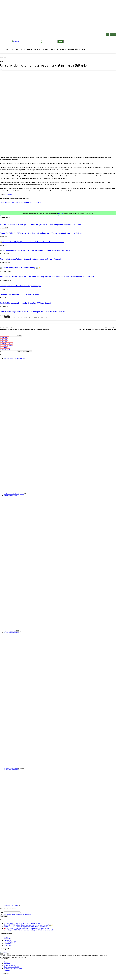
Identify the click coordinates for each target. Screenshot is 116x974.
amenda (13, 317)
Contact (6, 962)
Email (1, 912)
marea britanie (27, 317)
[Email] (43, 150)
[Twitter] (24, 150)
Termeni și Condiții (9, 965)
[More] (56, 150)
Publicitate (7, 970)
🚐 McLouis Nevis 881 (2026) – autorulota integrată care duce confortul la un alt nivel (32, 242)
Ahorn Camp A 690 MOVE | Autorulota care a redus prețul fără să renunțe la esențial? (28, 930)
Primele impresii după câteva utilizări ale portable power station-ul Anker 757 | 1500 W (32, 312)
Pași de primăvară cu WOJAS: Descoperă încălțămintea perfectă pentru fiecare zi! (30, 259)
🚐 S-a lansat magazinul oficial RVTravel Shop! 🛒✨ (20, 268)
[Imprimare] (50, 150)
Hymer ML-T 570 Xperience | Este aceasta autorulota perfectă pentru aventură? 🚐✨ (28, 925)
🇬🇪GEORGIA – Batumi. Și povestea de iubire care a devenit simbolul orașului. (26, 928)
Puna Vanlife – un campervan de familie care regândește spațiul (22, 923)
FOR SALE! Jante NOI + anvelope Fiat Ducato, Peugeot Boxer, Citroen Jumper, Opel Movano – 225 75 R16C (41, 224)
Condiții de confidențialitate (11, 967)
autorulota (19, 317)
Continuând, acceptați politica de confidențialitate (17, 914)
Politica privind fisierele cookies (13, 968)
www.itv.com (8, 195)
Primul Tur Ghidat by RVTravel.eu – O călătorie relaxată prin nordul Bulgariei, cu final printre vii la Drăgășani (41, 233)
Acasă (1, 57)
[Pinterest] (30, 150)
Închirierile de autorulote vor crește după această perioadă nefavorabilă (24, 330)
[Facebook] (107, 34)
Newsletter (7, 963)
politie (42, 317)
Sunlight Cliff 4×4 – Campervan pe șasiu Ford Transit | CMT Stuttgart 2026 (25, 926)
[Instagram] (111, 34)
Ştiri (5, 57)
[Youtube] (114, 34)
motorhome (36, 317)
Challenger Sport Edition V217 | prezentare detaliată (19, 294)
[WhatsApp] (37, 150)
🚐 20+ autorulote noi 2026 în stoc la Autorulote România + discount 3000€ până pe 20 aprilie (35, 250)
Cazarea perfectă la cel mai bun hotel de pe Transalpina (20, 286)
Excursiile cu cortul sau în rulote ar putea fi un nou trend (97, 330)
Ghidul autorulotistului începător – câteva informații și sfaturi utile (20, 202)
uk (46, 317)
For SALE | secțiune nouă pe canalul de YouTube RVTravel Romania (25, 303)
